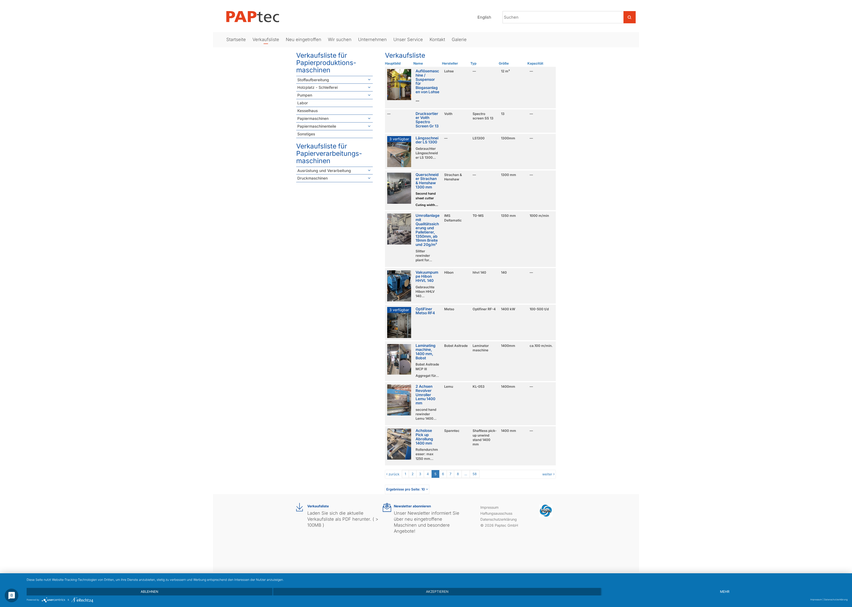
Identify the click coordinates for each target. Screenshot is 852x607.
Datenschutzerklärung (498, 519)
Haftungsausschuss (496, 513)
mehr (725, 591)
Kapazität (535, 63)
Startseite (236, 39)
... (465, 474)
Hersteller (450, 63)
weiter (547, 474)
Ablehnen (149, 591)
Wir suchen (339, 39)
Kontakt (437, 39)
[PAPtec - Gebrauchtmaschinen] (256, 16)
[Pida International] (545, 510)
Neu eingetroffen (303, 39)
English (484, 17)
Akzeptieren (437, 591)
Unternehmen (372, 39)
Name (418, 63)
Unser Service (408, 39)
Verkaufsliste (265, 39)
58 (475, 474)
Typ (473, 63)
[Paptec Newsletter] (387, 507)
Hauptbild (392, 63)
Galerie (459, 39)
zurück (394, 474)
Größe (504, 63)
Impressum (489, 507)
